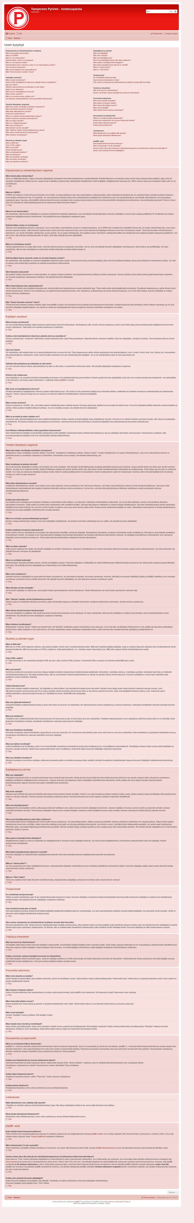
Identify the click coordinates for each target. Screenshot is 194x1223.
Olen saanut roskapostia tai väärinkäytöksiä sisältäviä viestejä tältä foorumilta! (121, 82)
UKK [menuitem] (20, 33)
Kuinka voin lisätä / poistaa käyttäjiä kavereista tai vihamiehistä (116, 93)
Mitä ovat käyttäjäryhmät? (102, 58)
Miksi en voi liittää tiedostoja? (16, 123)
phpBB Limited (97, 1134)
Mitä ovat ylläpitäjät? (100, 53)
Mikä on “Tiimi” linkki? (101, 70)
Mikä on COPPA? (12, 55)
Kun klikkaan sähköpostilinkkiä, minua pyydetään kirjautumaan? (29, 99)
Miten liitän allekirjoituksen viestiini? (18, 111)
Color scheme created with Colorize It (117, 1201)
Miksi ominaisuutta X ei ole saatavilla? (107, 146)
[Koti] (18, 17)
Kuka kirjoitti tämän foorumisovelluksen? (108, 143)
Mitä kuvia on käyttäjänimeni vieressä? (20, 92)
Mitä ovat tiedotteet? (13, 154)
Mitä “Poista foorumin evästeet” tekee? (20, 72)
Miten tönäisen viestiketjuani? (16, 135)
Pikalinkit (11, 33)
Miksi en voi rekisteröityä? (15, 58)
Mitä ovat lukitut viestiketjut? (16, 159)
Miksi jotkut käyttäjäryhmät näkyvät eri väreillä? (110, 65)
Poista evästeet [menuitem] (149, 1197)
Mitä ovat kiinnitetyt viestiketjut (17, 157)
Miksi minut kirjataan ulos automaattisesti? (21, 70)
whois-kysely (11, 1162)
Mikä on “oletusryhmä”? (102, 67)
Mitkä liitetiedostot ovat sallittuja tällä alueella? (109, 133)
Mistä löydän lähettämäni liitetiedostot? (107, 135)
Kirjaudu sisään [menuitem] (171, 33)
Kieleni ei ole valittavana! (14, 89)
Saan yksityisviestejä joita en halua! (106, 80)
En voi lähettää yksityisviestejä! (104, 77)
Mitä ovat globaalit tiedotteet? (16, 152)
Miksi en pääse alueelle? (15, 121)
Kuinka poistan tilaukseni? (102, 125)
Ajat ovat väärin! (12, 85)
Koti (10, 1197)
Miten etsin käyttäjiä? (101, 108)
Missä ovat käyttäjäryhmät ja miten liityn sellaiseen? (112, 60)
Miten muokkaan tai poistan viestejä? (19, 109)
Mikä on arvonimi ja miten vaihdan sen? (20, 96)
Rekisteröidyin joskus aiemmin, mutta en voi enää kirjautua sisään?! (30, 65)
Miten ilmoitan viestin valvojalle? (17, 128)
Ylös (10, 186)
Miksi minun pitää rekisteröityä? (17, 53)
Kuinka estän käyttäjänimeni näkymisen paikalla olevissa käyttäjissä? (31, 82)
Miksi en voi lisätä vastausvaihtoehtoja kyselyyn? (24, 116)
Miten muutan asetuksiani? (15, 80)
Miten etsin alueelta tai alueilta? (104, 101)
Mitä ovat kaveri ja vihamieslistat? (105, 90)
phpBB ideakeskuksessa (105, 1148)
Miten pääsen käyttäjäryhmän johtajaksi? (108, 62)
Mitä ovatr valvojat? (100, 55)
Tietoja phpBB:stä (38, 1136)
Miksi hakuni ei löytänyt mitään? (104, 103)
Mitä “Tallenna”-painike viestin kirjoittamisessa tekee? (25, 130)
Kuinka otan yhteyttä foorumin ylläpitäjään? (108, 150)
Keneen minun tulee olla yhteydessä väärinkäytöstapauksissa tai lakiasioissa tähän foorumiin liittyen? (130, 148)
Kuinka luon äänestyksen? (15, 114)
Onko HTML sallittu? (13, 145)
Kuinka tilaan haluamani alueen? (105, 123)
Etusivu (17, 1197)
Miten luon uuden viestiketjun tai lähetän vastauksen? (25, 107)
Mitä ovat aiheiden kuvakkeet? (17, 161)
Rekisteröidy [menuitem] (157, 33)
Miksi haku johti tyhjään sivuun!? (105, 105)
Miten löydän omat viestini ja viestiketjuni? (108, 110)
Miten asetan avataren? (14, 94)
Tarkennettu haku (175, 11)
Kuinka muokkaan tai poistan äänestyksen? (22, 118)
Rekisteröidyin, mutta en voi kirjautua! (19, 60)
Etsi (171, 11)
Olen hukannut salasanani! (15, 67)
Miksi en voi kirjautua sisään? (16, 62)
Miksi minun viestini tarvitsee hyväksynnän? (22, 132)
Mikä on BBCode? (12, 143)
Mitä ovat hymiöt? (12, 147)
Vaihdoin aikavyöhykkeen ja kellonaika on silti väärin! (25, 87)
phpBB (62, 380)
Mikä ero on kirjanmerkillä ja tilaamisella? (108, 118)
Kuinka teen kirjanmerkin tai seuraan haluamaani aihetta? (114, 120)
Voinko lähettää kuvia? (14, 150)
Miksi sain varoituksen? (14, 125)
